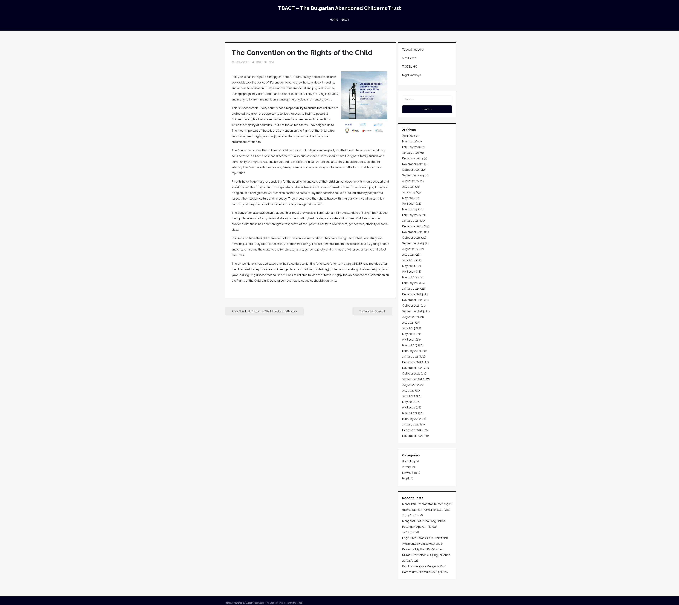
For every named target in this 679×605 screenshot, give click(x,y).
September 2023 (413, 311)
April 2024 (408, 271)
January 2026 (411, 152)
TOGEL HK (409, 66)
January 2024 (411, 288)
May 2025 (408, 198)
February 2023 (411, 351)
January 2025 (410, 220)
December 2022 (412, 362)
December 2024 (412, 226)
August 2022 (410, 385)
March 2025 (409, 209)
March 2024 (410, 277)
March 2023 (409, 345)
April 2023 (408, 339)
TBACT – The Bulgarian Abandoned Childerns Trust (339, 8)
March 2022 (409, 413)
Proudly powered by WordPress (241, 602)
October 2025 (411, 169)
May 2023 (408, 334)
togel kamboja (411, 75)
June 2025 (408, 192)
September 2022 (413, 379)
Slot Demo (409, 58)
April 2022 (408, 407)
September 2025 (413, 175)
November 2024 (412, 232)
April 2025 (408, 203)
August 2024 (410, 249)
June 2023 (408, 328)
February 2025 (411, 215)
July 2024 (408, 254)
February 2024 (411, 283)
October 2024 (411, 237)
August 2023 (410, 317)
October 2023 (411, 305)
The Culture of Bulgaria (371, 311)
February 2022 (411, 418)
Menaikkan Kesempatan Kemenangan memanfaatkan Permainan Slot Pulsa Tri (427, 509)
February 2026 (411, 147)
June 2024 (409, 260)
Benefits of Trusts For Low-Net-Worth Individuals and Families (265, 311)
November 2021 (412, 435)
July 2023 (408, 322)
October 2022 (411, 373)
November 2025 (412, 164)
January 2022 (410, 424)
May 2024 (408, 266)
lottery (406, 467)
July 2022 (408, 390)
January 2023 (410, 356)
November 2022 (412, 368)
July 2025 (408, 186)
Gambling (408, 461)
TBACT (258, 61)
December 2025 (412, 158)
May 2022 (408, 402)
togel (405, 478)
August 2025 (410, 181)
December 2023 (412, 294)
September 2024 (413, 243)
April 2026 (408, 135)
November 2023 (412, 300)
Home (334, 19)
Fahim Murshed (294, 602)
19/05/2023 (242, 61)
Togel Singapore (412, 49)
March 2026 (410, 141)
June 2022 (408, 396)
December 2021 (412, 430)
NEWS (345, 19)
